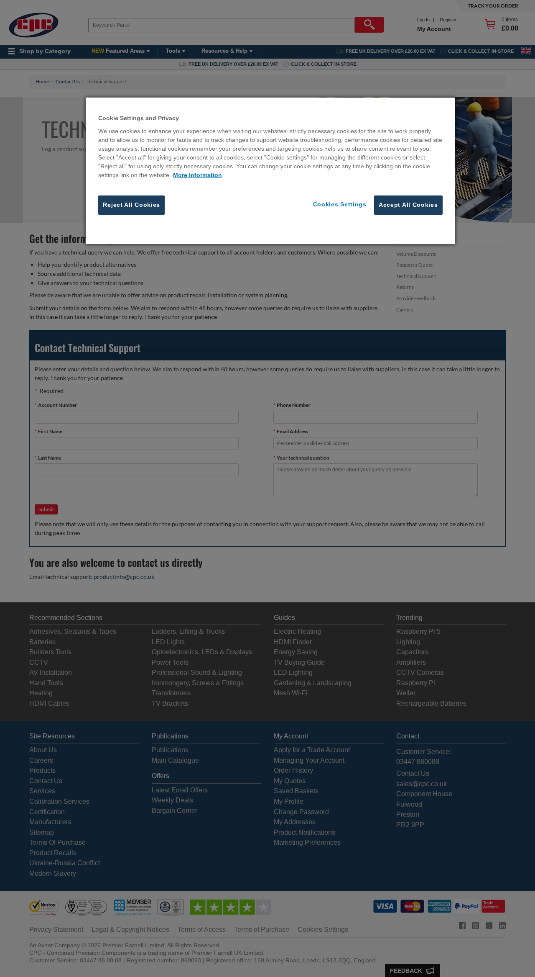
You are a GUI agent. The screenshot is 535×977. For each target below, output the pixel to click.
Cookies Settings (340, 204)
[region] (270, 171)
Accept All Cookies (408, 204)
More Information (197, 175)
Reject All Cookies (131, 204)
